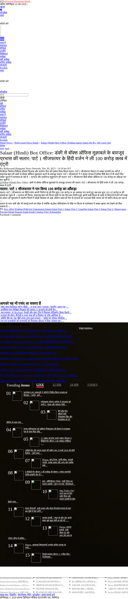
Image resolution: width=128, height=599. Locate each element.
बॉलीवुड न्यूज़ (41, 572)
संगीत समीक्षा (5, 134)
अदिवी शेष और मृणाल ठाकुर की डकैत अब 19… (50, 585)
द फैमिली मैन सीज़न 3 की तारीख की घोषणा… (85, 578)
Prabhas (19, 209)
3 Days (92, 384)
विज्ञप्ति (13, 594)
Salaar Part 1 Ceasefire (76, 209)
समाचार (3, 117)
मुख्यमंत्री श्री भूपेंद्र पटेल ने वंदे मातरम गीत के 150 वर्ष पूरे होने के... (29, 364)
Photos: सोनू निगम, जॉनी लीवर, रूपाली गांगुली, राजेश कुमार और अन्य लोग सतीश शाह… (57, 462)
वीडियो (3, 106)
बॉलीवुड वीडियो (79, 572)
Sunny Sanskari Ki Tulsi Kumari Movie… (15, 588)
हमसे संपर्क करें (48, 594)
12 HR (57, 384)
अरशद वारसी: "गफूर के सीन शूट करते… (84, 585)
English (3, 140)
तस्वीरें (3, 123)
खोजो (2, 7)
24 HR (74, 384)
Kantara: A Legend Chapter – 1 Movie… (14, 585)
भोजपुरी (3, 137)
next (7, 148)
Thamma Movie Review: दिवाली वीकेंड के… (14, 581)
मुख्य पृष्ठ (4, 594)
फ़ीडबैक (3, 12)
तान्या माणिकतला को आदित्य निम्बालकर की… (49, 578)
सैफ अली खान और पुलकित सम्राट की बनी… (49, 592)
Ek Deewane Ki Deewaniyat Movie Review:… (16, 578)
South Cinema (36, 212)
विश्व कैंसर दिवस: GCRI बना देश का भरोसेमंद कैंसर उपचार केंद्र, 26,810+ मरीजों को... (39, 375)
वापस (2, 145)
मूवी (1, 103)
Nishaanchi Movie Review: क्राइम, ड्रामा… (15, 592)
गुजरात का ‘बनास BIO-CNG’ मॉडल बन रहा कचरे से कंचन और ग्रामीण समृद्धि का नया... (39, 358)
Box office (9, 209)
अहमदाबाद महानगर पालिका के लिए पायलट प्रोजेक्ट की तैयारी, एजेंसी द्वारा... (33, 381)
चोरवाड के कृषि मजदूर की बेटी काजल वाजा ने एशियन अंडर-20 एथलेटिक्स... (33, 330)
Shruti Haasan (15, 212)
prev (2, 148)
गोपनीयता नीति (24, 594)
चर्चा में (3, 114)
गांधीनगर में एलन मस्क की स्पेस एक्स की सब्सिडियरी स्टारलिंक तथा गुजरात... (34, 370)
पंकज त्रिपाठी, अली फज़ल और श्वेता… (47, 588)
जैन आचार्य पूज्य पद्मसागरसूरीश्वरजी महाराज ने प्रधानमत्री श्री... (29, 353)
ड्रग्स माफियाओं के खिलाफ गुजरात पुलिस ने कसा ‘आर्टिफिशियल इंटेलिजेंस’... (34, 347)
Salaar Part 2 (94, 209)
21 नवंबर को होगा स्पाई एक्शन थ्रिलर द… (48, 581)
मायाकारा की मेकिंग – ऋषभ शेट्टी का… (84, 592)
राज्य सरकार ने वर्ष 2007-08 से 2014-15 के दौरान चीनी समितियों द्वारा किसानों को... (37, 342)
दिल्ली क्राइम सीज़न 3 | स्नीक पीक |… (83, 588)
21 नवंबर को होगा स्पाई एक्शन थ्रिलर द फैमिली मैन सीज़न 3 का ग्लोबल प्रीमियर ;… (56, 441)
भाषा (2, 15)
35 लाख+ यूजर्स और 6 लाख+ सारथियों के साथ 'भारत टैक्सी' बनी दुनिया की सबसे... (37, 336)
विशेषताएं (4, 126)
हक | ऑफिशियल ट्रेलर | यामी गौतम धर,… (85, 581)
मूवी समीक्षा (5, 131)
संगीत (2, 109)
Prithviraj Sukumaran (33, 209)
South (25, 212)
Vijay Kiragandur (52, 212)
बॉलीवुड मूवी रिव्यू (7, 572)
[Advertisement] (64, 257)
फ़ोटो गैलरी (113, 572)
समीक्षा (3, 112)
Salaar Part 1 (58, 209)
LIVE (40, 384)
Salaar (48, 209)
